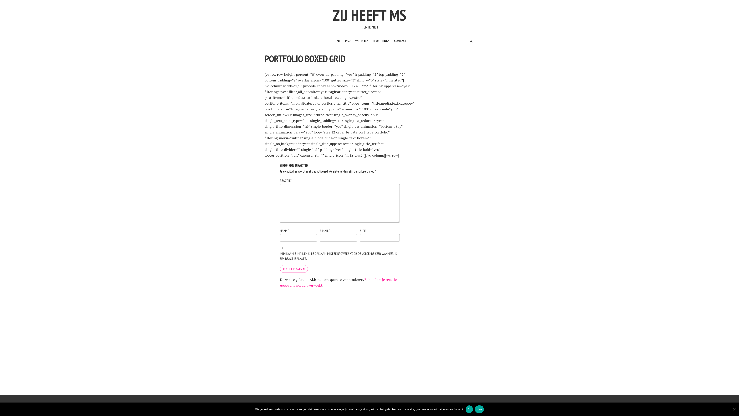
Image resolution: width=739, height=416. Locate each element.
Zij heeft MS (369, 15)
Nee (479, 409)
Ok (469, 409)
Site (363, 230)
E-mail (325, 230)
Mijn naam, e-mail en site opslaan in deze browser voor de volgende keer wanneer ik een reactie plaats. (338, 256)
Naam (284, 230)
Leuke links (381, 41)
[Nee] (734, 409)
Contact (400, 41)
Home (336, 41)
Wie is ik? (361, 41)
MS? (348, 41)
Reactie (286, 180)
